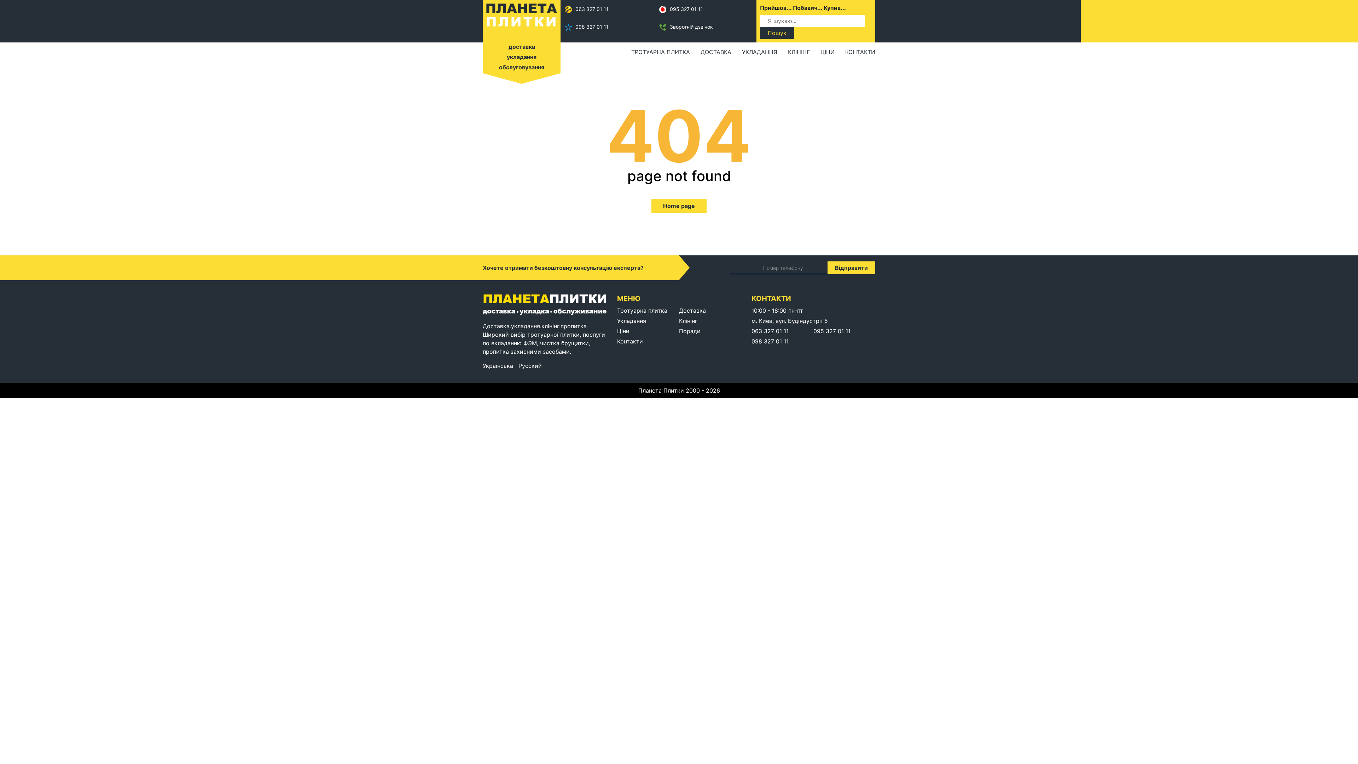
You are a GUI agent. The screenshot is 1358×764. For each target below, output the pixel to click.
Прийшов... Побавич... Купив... (803, 7)
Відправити (851, 267)
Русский (530, 366)
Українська (498, 366)
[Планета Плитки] (521, 14)
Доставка (716, 52)
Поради (690, 331)
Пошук (777, 32)
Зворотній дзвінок (691, 27)
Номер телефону (783, 268)
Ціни (827, 52)
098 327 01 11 (592, 27)
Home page (679, 205)
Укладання (759, 52)
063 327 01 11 (592, 9)
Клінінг (799, 52)
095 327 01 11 (686, 9)
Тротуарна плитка (660, 52)
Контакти (860, 52)
